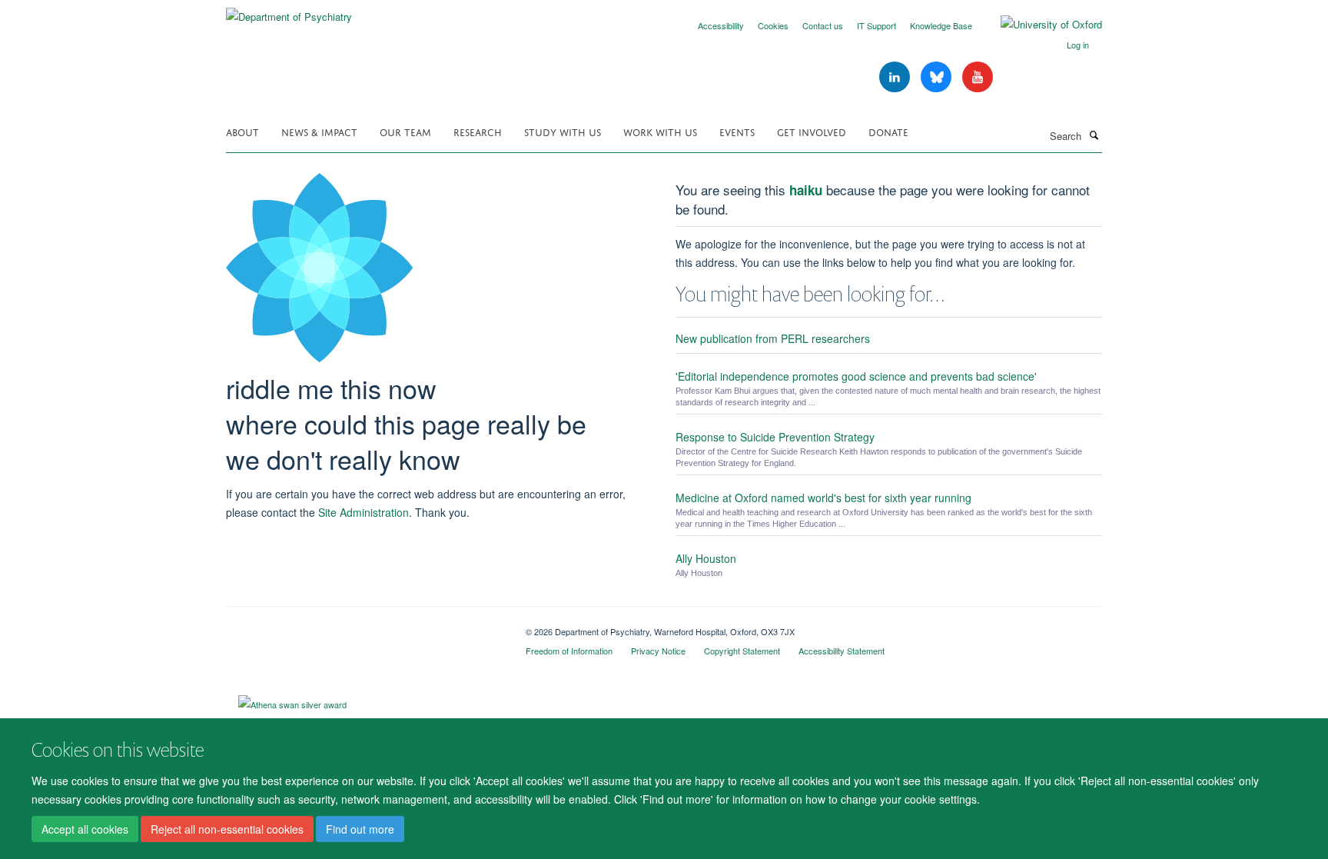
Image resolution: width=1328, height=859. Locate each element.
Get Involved (811, 131)
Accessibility (721, 25)
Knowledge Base (941, 25)
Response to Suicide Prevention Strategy (775, 436)
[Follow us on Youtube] (977, 77)
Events (737, 131)
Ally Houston (706, 558)
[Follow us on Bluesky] (937, 77)
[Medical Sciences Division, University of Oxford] (364, 626)
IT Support (876, 25)
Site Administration (363, 512)
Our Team (405, 131)
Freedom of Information (569, 650)
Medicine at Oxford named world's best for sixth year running (823, 497)
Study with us (562, 131)
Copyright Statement (742, 650)
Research (477, 131)
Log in (1078, 44)
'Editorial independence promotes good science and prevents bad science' (856, 376)
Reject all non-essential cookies (227, 829)
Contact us (822, 25)
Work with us (660, 131)
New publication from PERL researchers (773, 338)
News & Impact (319, 131)
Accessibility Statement (841, 650)
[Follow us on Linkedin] (896, 77)
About (242, 131)
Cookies (773, 25)
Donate (888, 131)
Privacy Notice (658, 650)
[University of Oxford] (1040, 24)
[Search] (1093, 134)
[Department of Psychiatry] (289, 11)
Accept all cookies (85, 829)
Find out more (360, 829)
